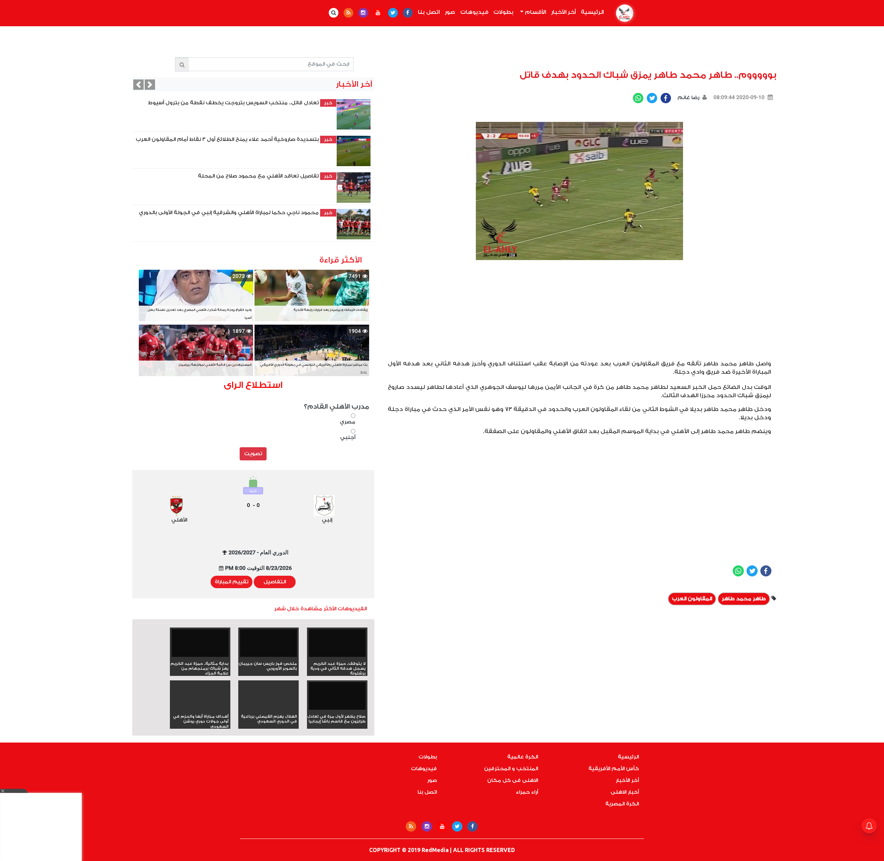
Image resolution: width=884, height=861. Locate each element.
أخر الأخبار (563, 12)
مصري (347, 422)
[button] (138, 84)
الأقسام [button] (534, 12)
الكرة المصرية (622, 804)
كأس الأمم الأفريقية (613, 769)
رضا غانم (687, 98)
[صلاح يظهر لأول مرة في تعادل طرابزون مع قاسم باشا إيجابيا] (337, 698)
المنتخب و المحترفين (511, 769)
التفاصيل (274, 582)
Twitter (652, 98)
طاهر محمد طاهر (744, 599)
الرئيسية (591, 12)
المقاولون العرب (692, 599)
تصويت (253, 454)
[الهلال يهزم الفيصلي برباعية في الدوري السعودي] (268, 708)
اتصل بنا (429, 12)
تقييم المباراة (231, 582)
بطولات (503, 12)
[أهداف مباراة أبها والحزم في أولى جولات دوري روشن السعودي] (200, 708)
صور (450, 12)
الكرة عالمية (522, 757)
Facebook (666, 98)
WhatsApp (638, 98)
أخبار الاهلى (625, 792)
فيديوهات (474, 12)
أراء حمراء (527, 792)
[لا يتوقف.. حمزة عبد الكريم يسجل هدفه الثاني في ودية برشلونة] (337, 645)
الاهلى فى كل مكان (512, 780)
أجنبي (347, 437)
